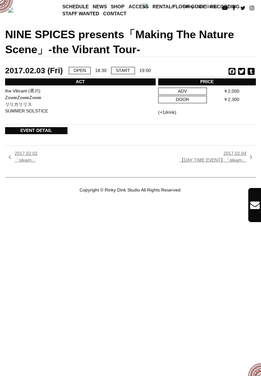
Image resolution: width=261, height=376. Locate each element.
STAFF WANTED (80, 13)
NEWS (100, 6)
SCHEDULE (75, 6)
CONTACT (114, 13)
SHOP (117, 6)
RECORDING (225, 6)
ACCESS (139, 6)
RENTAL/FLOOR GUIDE (179, 6)
